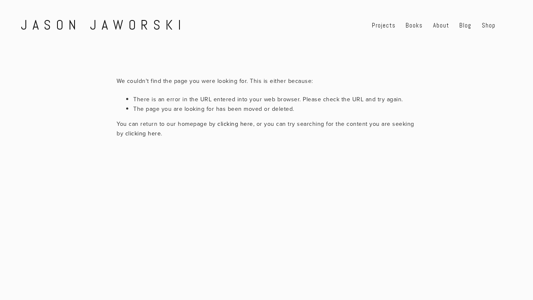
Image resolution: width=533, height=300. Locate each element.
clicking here (235, 124)
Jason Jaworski (104, 25)
